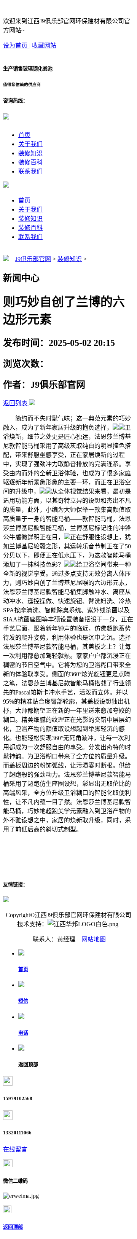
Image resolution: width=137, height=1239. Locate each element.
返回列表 (15, 403)
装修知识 (30, 153)
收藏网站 (44, 45)
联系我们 (30, 171)
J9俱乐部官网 (33, 259)
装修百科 (30, 162)
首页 (24, 135)
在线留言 (15, 1149)
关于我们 (30, 144)
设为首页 (16, 45)
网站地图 (93, 939)
